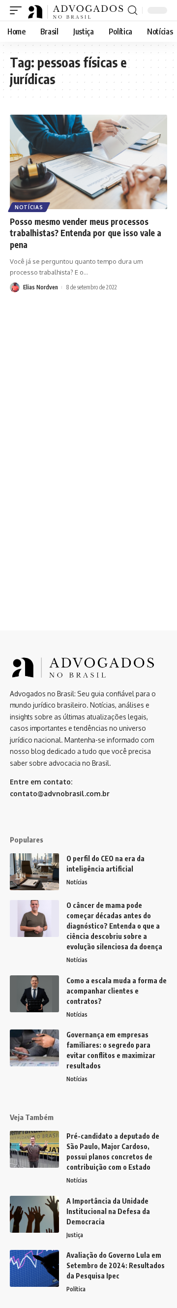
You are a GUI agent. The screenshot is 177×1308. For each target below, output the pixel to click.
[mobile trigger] (18, 10)
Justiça (74, 1235)
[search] (132, 10)
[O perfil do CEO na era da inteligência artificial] (34, 871)
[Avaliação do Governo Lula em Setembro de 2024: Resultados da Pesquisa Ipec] (34, 1268)
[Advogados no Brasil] (76, 10)
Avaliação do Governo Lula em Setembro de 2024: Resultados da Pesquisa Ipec (115, 1265)
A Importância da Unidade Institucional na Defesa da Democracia (108, 1211)
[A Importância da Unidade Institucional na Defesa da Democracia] (34, 1214)
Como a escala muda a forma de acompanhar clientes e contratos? (116, 990)
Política (76, 1289)
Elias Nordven (40, 287)
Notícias (29, 207)
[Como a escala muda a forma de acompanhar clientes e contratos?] (34, 993)
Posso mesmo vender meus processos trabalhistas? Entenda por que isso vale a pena (85, 233)
